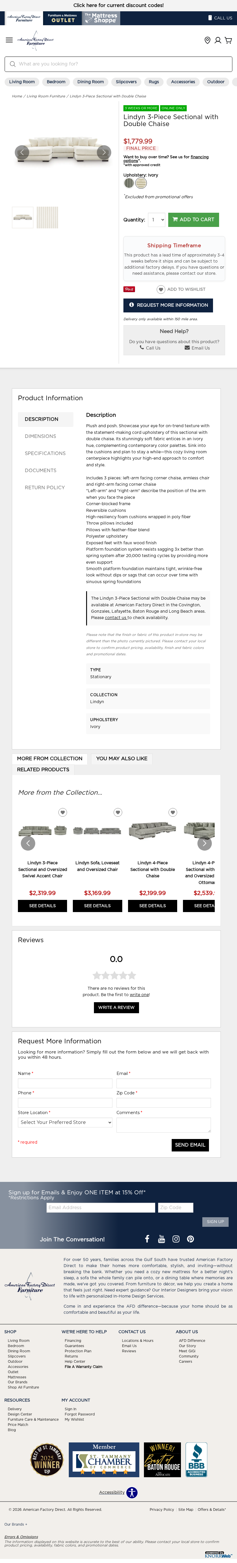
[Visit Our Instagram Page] (176, 1240)
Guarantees (74, 1346)
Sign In (70, 1409)
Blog (12, 1430)
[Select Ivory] (141, 183)
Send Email (190, 1145)
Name (25, 1073)
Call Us (152, 348)
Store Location (34, 1112)
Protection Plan (78, 1351)
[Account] (218, 40)
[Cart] (228, 40)
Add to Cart (197, 219)
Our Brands (17, 1382)
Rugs (154, 82)
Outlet (13, 1371)
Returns (71, 1356)
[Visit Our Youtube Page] (162, 1240)
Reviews (129, 1351)
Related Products (43, 769)
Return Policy (45, 487)
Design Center (20, 1414)
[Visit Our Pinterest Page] (190, 1240)
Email (123, 1073)
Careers (185, 1361)
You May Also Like (121, 758)
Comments (129, 1112)
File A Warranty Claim (83, 1367)
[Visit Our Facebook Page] (147, 1240)
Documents (40, 470)
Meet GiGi (187, 1351)
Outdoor (216, 82)
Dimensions (40, 436)
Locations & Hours (137, 1340)
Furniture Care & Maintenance (33, 1419)
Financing (73, 1340)
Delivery (15, 1409)
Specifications (45, 453)
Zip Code (126, 1093)
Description (41, 419)
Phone (26, 1093)
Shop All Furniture (23, 1387)
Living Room (22, 82)
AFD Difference (192, 1340)
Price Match (18, 1424)
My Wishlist (74, 1419)
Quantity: (134, 220)
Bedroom (56, 82)
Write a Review (116, 1008)
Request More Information (172, 305)
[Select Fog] (129, 183)
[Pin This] (129, 291)
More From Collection (49, 758)
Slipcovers (126, 82)
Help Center (75, 1361)
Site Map (185, 1509)
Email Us (200, 348)
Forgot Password (80, 1414)
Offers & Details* (212, 1509)
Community (189, 1356)
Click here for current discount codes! (118, 5)
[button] (9, 40)
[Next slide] (204, 843)
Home (17, 96)
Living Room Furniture (46, 96)
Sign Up (215, 1222)
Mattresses (17, 1377)
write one (139, 995)
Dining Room (90, 82)
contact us (116, 618)
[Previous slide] (28, 843)
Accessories (183, 82)
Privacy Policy (162, 1509)
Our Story (187, 1346)
